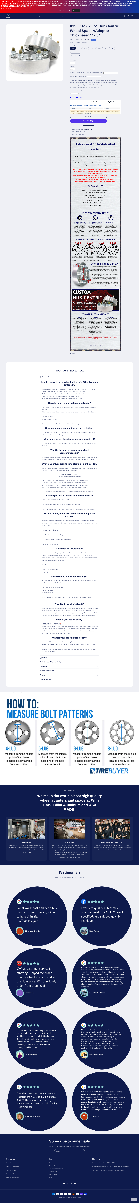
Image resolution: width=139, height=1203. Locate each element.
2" (106, 48)
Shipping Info (53, 1171)
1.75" (99, 48)
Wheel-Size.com (76, 97)
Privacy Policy (53, 1174)
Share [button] (73, 353)
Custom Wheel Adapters (66, 1197)
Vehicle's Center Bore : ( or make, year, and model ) (86, 72)
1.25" (85, 48)
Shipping (72, 42)
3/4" (73, 48)
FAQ (50, 1177)
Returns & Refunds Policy (56, 1168)
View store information (78, 134)
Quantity (72, 52)
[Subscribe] (83, 1151)
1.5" (92, 48)
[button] (18, 16)
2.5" (112, 48)
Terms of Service (54, 1165)
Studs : (72, 66)
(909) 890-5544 (11, 1170)
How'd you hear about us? (78, 91)
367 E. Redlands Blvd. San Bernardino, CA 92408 (107, 1170)
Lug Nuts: (73, 60)
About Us (51, 1163)
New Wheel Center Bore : (78, 76)
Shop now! (76, 10)
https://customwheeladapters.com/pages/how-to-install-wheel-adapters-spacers (68, 509)
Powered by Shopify (77, 1197)
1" (79, 48)
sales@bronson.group (13, 1166)
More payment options (88, 124)
